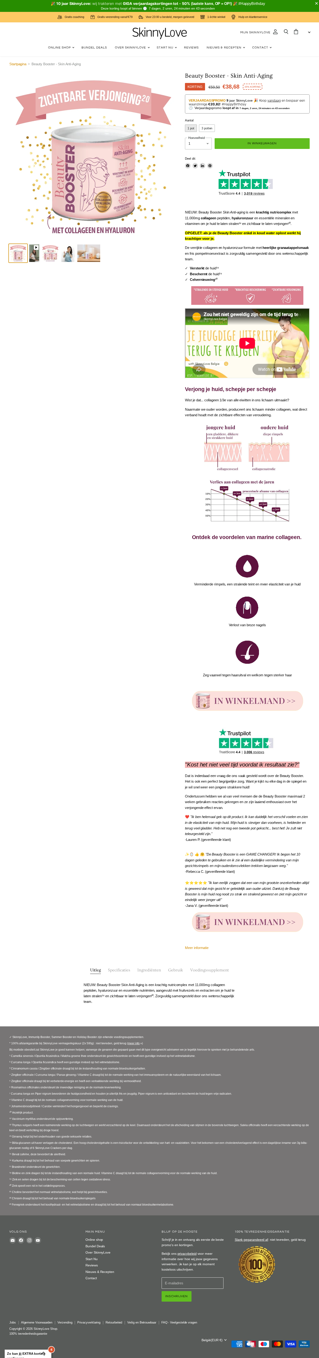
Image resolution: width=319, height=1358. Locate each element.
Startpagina (17, 64)
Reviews (191, 47)
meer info (134, 1043)
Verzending (64, 1322)
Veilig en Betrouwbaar (141, 1322)
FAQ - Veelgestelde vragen (179, 1322)
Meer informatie (197, 948)
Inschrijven (176, 1296)
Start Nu (165, 47)
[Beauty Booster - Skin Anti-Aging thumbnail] (18, 253)
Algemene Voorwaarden (37, 1322)
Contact (260, 47)
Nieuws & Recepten (224, 47)
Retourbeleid (114, 1322)
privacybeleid (187, 1253)
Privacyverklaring (88, 1322)
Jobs (12, 1322)
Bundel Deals (94, 47)
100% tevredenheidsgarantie (28, 1333)
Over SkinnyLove (131, 47)
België (212, 1340)
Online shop (60, 47)
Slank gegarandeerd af (251, 1239)
